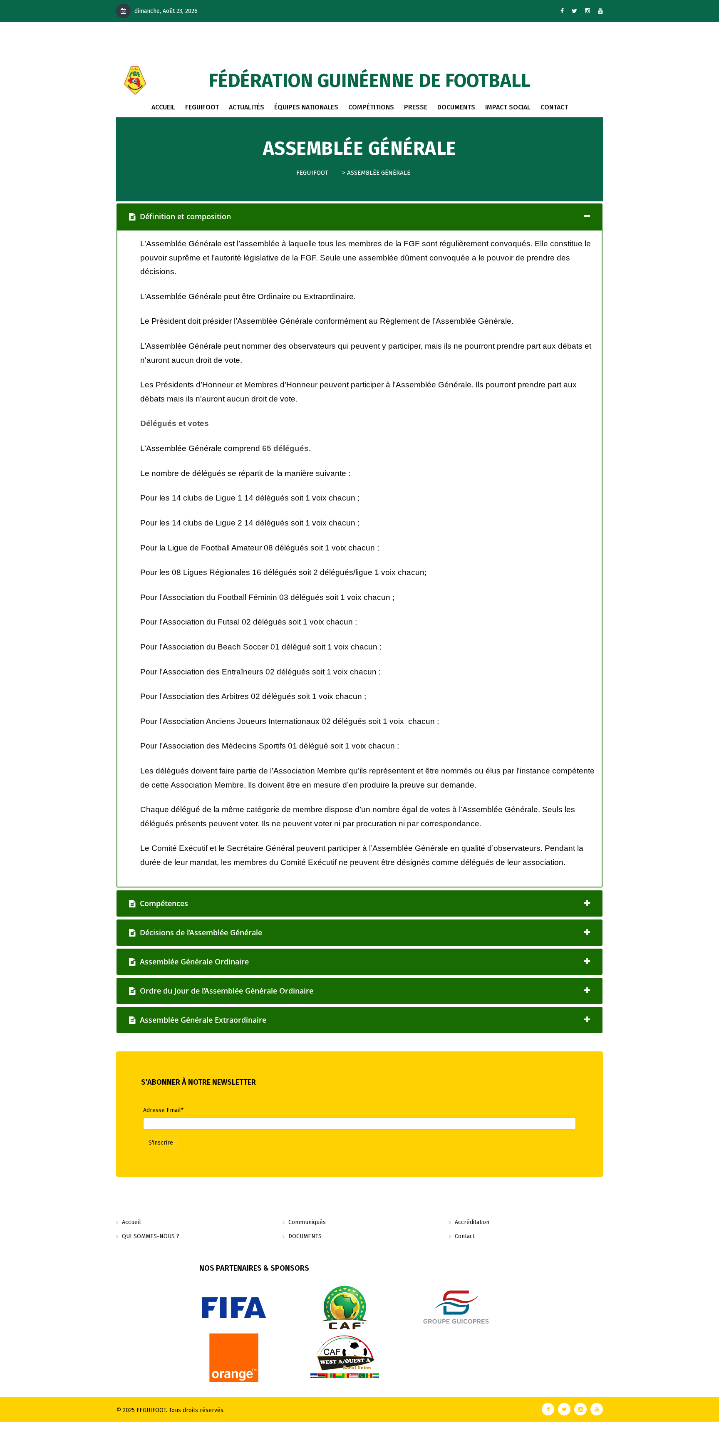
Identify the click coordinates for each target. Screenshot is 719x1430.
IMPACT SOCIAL (508, 107)
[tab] (359, 216)
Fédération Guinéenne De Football (370, 80)
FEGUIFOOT (202, 107)
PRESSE (415, 107)
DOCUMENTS (456, 107)
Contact (465, 1236)
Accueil (163, 107)
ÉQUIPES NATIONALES (306, 107)
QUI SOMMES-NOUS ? (150, 1236)
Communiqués (307, 1222)
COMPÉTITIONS (371, 107)
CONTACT (554, 107)
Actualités (246, 107)
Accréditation (472, 1222)
